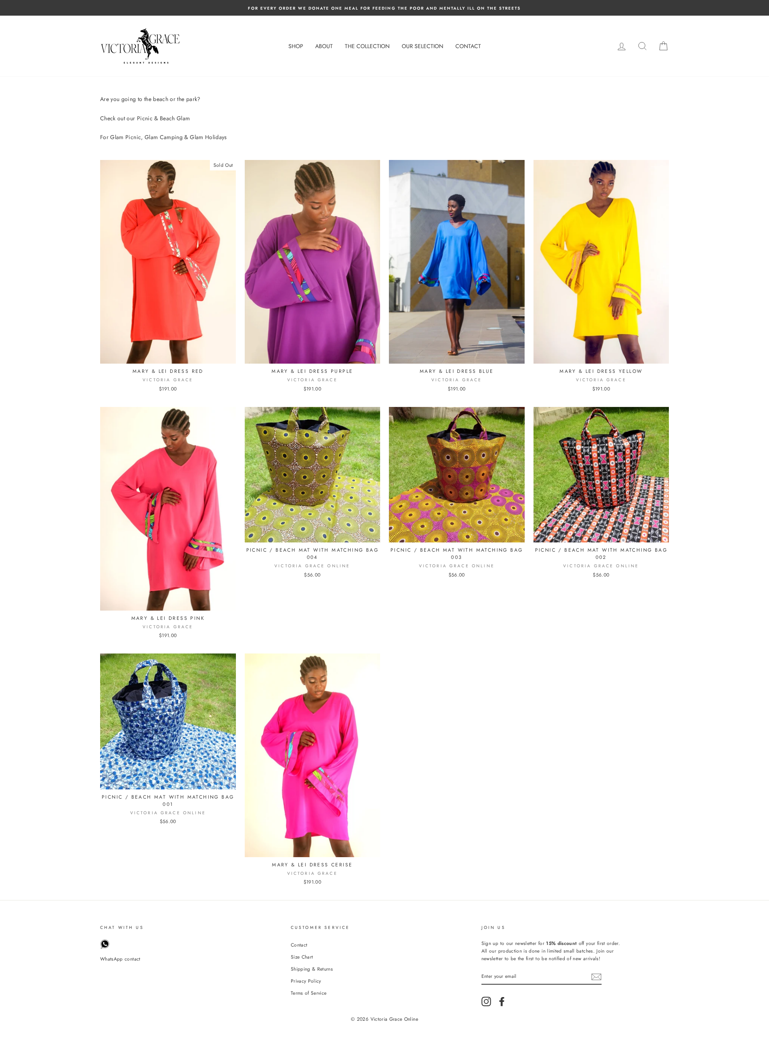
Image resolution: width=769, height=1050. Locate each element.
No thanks (384, 572)
